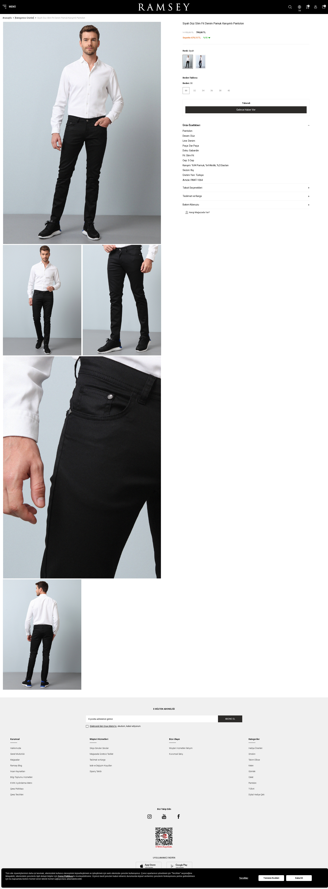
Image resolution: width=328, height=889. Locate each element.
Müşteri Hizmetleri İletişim (181, 748)
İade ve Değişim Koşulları (101, 765)
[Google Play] (179, 866)
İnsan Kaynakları (17, 771)
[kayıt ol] (315, 7)
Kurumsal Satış (176, 754)
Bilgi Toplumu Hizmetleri (21, 777)
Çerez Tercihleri (16, 794)
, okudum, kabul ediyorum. (115, 726)
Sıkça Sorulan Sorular (99, 748)
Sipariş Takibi (96, 771)
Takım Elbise (254, 760)
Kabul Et (299, 878)
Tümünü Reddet (271, 878)
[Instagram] (149, 816)
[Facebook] (178, 816)
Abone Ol (230, 719)
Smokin (252, 754)
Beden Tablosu (190, 78)
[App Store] (148, 866)
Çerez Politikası (17, 789)
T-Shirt (251, 789)
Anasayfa (7, 18)
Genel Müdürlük (17, 754)
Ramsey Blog (16, 765)
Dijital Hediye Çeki (256, 794)
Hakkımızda (15, 748)
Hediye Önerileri (255, 748)
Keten (251, 765)
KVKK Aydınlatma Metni (21, 783)
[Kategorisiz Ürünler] (24, 18)
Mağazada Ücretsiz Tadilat (101, 754)
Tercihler (243, 878)
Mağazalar (15, 760)
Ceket (251, 777)
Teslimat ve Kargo (97, 760)
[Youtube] (164, 816)
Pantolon (252, 783)
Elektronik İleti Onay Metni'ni (103, 726)
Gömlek (252, 771)
